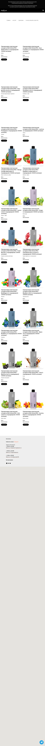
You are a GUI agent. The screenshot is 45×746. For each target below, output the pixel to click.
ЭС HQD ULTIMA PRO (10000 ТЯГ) (32, 20)
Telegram (16, 441)
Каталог (14, 20)
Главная (8, 20)
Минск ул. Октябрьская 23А (12, 457)
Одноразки (20, 20)
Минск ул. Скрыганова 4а (12, 452)
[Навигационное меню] (43, 10)
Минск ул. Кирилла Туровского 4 (14, 447)
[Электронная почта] (10, 463)
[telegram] (8, 463)
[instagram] (6, 463)
